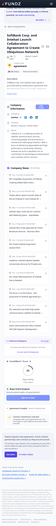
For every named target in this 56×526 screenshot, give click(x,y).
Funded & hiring (25, 519)
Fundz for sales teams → (39, 474)
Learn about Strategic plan (29, 352)
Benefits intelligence (9, 522)
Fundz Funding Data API (44, 513)
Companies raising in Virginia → (16, 471)
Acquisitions (35, 522)
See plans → (41, 20)
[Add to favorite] (42, 46)
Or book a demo (26, 454)
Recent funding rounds (10, 519)
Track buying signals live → (14, 478)
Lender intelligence (39, 519)
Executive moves (23, 522)
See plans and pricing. (25, 15)
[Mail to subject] (47, 46)
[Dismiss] (48, 20)
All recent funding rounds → (14, 474)
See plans (11, 454)
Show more (12, 94)
